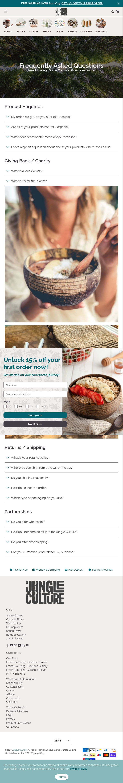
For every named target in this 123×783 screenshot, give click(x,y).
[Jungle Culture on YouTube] (11, 645)
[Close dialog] (120, 351)
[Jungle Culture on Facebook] (7, 645)
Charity (10, 690)
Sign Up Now (35, 415)
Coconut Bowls (15, 619)
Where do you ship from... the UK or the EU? (41, 467)
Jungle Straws (14, 638)
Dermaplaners (14, 627)
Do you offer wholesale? (27, 521)
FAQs (9, 715)
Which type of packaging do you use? (37, 498)
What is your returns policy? (30, 457)
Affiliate (10, 694)
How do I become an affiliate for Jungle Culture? (44, 532)
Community (13, 698)
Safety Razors (14, 615)
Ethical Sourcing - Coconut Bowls (26, 669)
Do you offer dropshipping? (30, 542)
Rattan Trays (13, 630)
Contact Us (12, 726)
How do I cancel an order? (29, 487)
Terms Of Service (16, 707)
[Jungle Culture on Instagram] (19, 645)
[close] (118, 3)
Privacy (10, 719)
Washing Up (13, 623)
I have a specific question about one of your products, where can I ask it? (61, 147)
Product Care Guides (18, 722)
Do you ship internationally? (30, 477)
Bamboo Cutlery (16, 634)
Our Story (12, 658)
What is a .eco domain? (27, 171)
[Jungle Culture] (61, 12)
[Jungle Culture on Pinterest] (15, 645)
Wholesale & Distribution (20, 679)
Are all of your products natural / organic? (40, 127)
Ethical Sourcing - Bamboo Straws (26, 662)
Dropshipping (14, 682)
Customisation (14, 686)
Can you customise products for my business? (42, 552)
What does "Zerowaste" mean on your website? (44, 137)
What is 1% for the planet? (29, 181)
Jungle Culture (19, 750)
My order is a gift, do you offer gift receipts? (41, 116)
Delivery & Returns (17, 711)
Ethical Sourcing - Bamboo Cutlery (27, 666)
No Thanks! (35, 423)
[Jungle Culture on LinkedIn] (23, 645)
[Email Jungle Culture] (27, 645)
